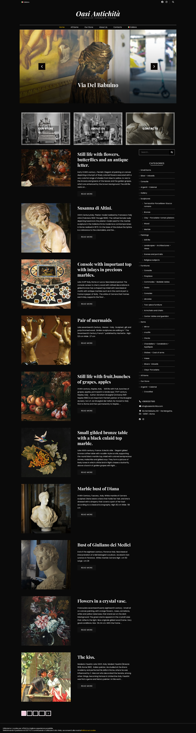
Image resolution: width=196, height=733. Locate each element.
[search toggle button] (173, 2)
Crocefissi (148, 391)
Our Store (89, 27)
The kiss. (86, 657)
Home (62, 27)
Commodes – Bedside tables (157, 282)
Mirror (146, 326)
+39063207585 (148, 401)
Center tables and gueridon (156, 316)
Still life (147, 240)
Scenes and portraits (153, 254)
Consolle (144, 181)
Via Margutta (98, 84)
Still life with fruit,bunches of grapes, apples (103, 379)
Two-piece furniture (153, 304)
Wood (146, 223)
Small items (146, 170)
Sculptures (145, 198)
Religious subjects (152, 260)
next (154, 66)
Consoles (148, 293)
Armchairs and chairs (153, 310)
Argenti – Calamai (149, 187)
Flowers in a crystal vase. (101, 601)
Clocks (147, 338)
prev (41, 66)
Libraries (148, 299)
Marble (147, 229)
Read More (87, 194)
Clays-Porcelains (151, 369)
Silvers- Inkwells (151, 364)
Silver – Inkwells (147, 175)
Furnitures (145, 265)
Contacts (117, 27)
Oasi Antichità (98, 13)
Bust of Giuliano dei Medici (104, 545)
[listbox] (98, 66)
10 (43, 713)
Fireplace (148, 276)
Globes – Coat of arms (154, 352)
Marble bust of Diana (98, 488)
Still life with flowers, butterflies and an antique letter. (102, 159)
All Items (74, 27)
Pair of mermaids (94, 320)
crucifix (147, 332)
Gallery (144, 193)
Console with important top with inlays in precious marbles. (104, 269)
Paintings (145, 235)
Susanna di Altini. (94, 208)
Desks (146, 287)
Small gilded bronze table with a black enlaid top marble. (102, 438)
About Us (103, 27)
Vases (146, 358)
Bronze (147, 212)
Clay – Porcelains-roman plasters (159, 218)
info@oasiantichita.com (152, 406)
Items (143, 322)
